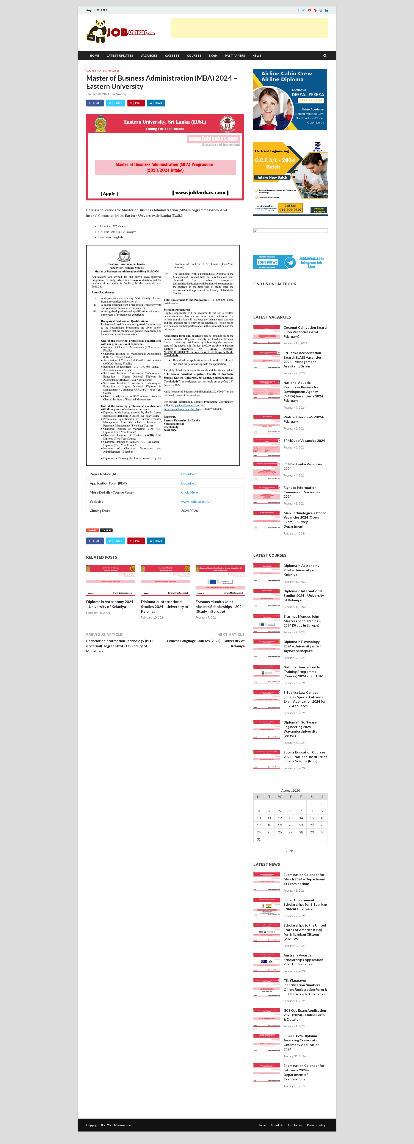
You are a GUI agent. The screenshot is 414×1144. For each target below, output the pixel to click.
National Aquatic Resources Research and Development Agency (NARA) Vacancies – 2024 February (303, 391)
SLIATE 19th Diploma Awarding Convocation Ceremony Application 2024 (302, 1042)
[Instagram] (320, 10)
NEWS (256, 55)
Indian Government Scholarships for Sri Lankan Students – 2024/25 (305, 904)
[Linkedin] (326, 10)
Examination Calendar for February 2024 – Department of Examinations (304, 1072)
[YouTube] (309, 10)
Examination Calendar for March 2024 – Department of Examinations (305, 879)
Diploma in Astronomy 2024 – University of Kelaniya (109, 604)
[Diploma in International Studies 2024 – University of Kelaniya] (165, 597)
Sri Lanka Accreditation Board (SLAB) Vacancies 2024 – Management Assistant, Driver (303, 359)
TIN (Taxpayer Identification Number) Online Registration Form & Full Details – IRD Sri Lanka (305, 987)
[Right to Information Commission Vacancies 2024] (266, 488)
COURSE (91, 70)
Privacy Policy (316, 1125)
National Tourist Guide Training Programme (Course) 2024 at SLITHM (303, 671)
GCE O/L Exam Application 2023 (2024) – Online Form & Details (305, 1014)
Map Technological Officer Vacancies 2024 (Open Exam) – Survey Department (305, 519)
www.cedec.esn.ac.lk (196, 501)
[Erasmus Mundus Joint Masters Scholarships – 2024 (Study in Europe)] (220, 597)
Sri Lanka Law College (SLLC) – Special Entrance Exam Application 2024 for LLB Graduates (305, 699)
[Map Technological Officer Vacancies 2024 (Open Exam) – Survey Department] (266, 513)
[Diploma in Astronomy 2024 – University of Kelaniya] (110, 597)
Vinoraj (121, 94)
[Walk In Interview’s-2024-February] (266, 417)
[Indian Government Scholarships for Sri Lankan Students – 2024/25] (266, 900)
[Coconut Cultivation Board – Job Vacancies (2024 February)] (266, 328)
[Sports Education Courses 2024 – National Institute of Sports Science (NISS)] (266, 752)
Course (106, 530)
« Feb (289, 851)
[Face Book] (298, 10)
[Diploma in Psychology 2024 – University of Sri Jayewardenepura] (266, 642)
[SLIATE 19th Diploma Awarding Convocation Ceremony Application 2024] (266, 1036)
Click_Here (189, 492)
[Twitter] (303, 10)
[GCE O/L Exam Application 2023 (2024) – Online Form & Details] (266, 1011)
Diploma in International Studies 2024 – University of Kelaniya (165, 606)
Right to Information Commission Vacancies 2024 (302, 492)
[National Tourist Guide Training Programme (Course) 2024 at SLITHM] (266, 667)
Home (94, 55)
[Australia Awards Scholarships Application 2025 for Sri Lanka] (266, 955)
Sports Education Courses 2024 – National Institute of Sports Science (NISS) (305, 756)
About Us (277, 1125)
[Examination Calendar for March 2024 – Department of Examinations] (266, 875)
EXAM (213, 55)
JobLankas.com (121, 1125)
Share (97, 103)
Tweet (118, 103)
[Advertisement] (249, 28)
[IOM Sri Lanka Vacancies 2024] (266, 464)
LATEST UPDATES (120, 55)
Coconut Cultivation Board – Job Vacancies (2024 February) (305, 331)
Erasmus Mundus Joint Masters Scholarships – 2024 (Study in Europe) (220, 606)
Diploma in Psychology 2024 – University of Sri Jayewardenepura (302, 646)
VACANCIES (149, 55)
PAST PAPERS (235, 55)
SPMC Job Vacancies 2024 (304, 440)
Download (188, 474)
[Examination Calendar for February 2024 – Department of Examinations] (266, 1066)
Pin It (138, 103)
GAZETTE (172, 55)
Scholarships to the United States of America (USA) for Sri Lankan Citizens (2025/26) (305, 932)
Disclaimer (295, 1125)
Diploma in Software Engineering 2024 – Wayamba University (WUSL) (300, 729)
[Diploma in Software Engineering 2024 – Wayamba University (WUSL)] (266, 722)
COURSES (194, 55)
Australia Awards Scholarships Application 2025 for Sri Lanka (303, 959)
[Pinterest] (315, 10)
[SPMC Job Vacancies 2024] (266, 441)
